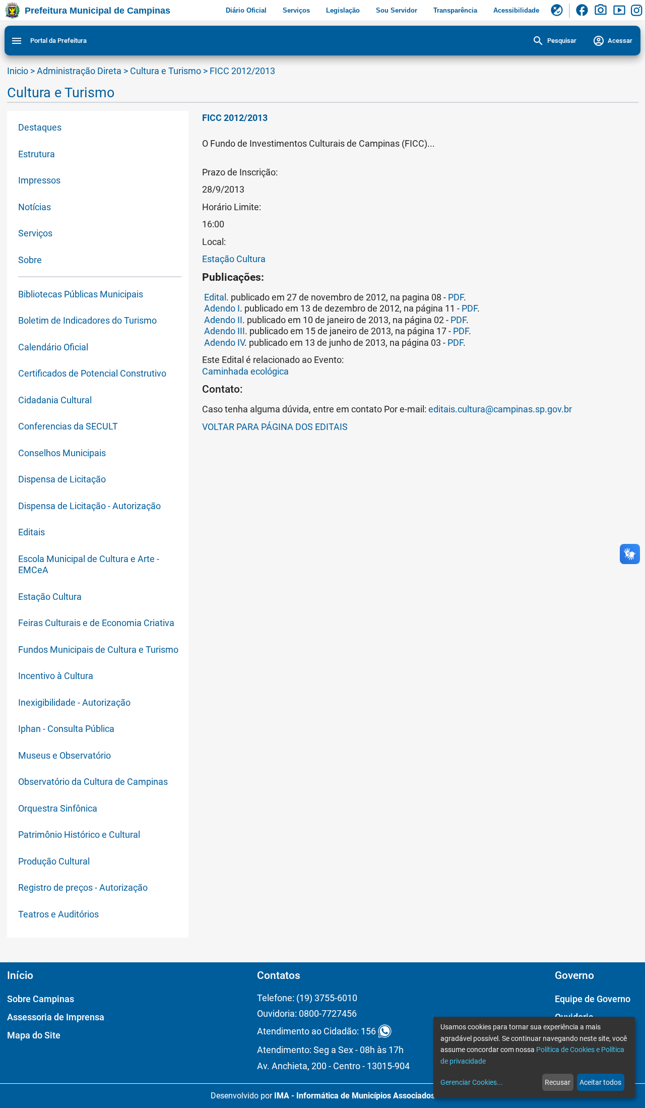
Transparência (455, 10)
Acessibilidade (516, 10)
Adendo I (222, 308)
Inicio (17, 71)
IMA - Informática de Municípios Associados (354, 1095)
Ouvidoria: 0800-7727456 (307, 1013)
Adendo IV (223, 342)
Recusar (557, 1082)
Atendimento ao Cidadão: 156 (316, 1031)
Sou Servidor (396, 10)
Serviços (296, 10)
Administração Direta (79, 71)
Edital (215, 297)
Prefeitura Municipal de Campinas (97, 11)
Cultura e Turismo (166, 71)
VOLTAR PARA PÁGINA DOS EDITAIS (275, 426)
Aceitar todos (600, 1082)
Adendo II (223, 320)
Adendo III (224, 331)
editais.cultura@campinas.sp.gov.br (500, 409)
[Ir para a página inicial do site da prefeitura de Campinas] (12, 11)
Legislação (343, 10)
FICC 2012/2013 (242, 71)
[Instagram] (638, 11)
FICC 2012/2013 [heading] (235, 117)
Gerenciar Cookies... (471, 1082)
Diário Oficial (246, 10)
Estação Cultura (234, 259)
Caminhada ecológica (245, 371)
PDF (456, 297)
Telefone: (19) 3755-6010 (307, 998)
